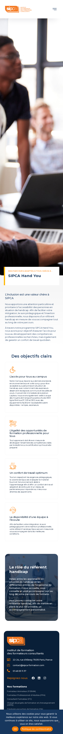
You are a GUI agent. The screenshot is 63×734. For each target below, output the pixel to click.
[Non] (58, 721)
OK (15, 729)
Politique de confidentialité (36, 729)
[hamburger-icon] (54, 9)
